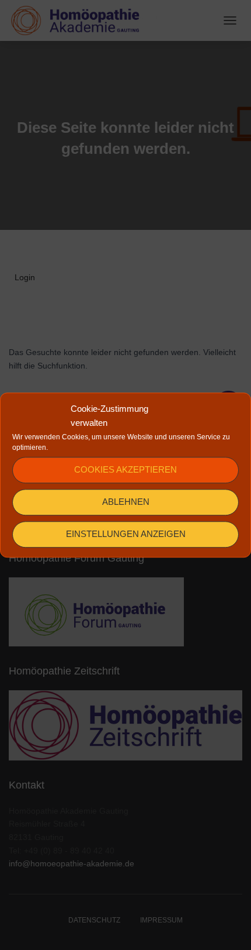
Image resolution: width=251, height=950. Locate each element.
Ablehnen (125, 502)
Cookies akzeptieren (125, 469)
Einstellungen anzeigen (126, 534)
